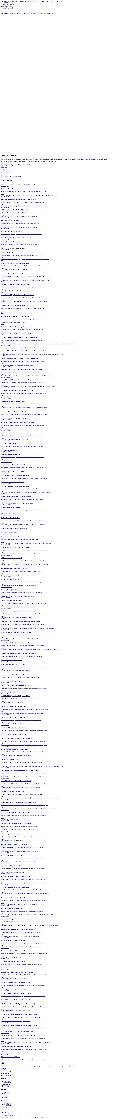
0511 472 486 (4, 1068)
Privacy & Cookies (7, 1107)
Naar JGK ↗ (52, 13)
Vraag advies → (54, 161)
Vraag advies (6, 1092)
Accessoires (27, 13)
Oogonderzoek (6, 1097)
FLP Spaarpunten (7, 1105)
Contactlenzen (7, 13)
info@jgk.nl (3, 1069)
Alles (2, 163)
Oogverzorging (21, 13)
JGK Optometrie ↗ (5, 2)
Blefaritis (5, 1094)
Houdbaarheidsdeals (44, 13)
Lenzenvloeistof (14, 13)
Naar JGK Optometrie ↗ (9, 1115)
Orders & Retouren (7, 1104)
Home (2, 13)
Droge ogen (6, 1093)
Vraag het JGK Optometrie (89, 159)
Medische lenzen (34, 13)
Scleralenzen (6, 1096)
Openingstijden (6, 1113)
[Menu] (11, 8)
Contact (5, 1112)
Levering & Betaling (8, 1103)
